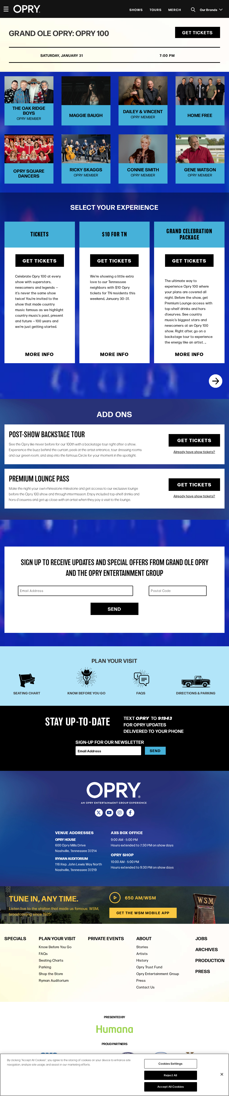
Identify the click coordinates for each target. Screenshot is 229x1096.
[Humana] (114, 1029)
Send (114, 608)
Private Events (106, 938)
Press (141, 980)
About (144, 938)
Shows (136, 9)
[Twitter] (99, 812)
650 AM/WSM (140, 897)
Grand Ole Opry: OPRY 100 (59, 32)
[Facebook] (130, 812)
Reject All (170, 1075)
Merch (174, 9)
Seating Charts (51, 960)
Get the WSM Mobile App (143, 912)
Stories (142, 947)
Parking (45, 967)
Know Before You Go (55, 947)
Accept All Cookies (170, 1086)
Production (210, 960)
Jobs (201, 938)
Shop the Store (51, 974)
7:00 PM (167, 55)
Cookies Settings (170, 1063)
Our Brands (209, 9)
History (142, 960)
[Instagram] (120, 812)
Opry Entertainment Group (157, 974)
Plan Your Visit (57, 938)
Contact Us (145, 987)
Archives (206, 949)
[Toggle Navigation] (8, 8)
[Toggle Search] (193, 9)
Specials (15, 938)
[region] (114, 1075)
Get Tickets (197, 32)
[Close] (222, 1074)
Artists (142, 954)
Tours (156, 9)
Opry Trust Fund (149, 967)
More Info (39, 354)
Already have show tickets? (194, 452)
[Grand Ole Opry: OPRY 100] (215, 381)
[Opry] (26, 9)
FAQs (43, 954)
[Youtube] (109, 812)
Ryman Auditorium (54, 980)
